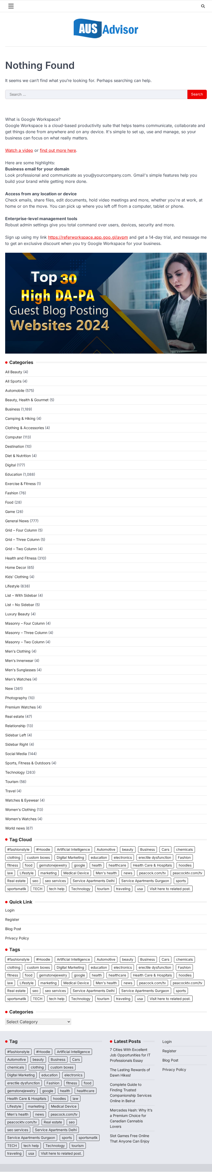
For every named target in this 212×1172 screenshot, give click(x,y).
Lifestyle (12, 586)
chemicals (184, 849)
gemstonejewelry (53, 865)
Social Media (16, 753)
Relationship (15, 725)
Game (10, 511)
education (99, 857)
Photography (16, 698)
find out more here (58, 150)
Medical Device (76, 873)
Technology (15, 772)
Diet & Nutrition (18, 455)
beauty (127, 849)
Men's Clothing (18, 651)
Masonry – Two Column (24, 642)
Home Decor (15, 567)
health (97, 865)
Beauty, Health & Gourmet (27, 400)
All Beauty (13, 372)
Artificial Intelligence (73, 849)
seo (35, 881)
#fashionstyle (18, 849)
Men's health (106, 873)
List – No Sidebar (19, 604)
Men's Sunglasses (20, 670)
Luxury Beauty (17, 614)
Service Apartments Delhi (94, 881)
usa (140, 889)
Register (12, 919)
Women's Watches (20, 819)
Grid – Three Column (22, 539)
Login (9, 910)
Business (12, 409)
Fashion (11, 493)
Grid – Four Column (21, 530)
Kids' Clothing (16, 576)
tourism (103, 889)
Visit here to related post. (170, 889)
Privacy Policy (17, 938)
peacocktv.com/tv (187, 873)
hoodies (185, 865)
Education (13, 474)
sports (181, 881)
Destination (14, 446)
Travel (10, 791)
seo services (55, 881)
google (79, 865)
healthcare (117, 865)
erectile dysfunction (155, 857)
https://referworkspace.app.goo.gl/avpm (88, 237)
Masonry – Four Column (25, 623)
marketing (48, 873)
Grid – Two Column (21, 549)
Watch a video (19, 150)
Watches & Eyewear (22, 800)
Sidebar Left (15, 735)
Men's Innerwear (19, 660)
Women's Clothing (20, 809)
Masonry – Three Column (26, 632)
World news (15, 828)
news (128, 873)
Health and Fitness (20, 558)
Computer (13, 437)
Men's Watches (18, 679)
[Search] (203, 6)
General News (17, 521)
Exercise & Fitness (20, 483)
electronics (123, 857)
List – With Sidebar (21, 595)
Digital (10, 465)
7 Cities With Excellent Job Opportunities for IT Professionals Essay (130, 1055)
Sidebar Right (16, 744)
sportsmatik (16, 889)
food (28, 865)
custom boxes (38, 857)
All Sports (13, 381)
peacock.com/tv (152, 873)
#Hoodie (43, 849)
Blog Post (13, 929)
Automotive (106, 849)
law (10, 873)
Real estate (14, 716)
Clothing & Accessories (24, 427)
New (9, 688)
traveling (123, 889)
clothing (13, 857)
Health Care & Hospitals (152, 865)
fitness (12, 865)
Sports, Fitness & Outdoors (27, 763)
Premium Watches (20, 707)
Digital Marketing (70, 857)
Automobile (14, 390)
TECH (37, 889)
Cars (165, 849)
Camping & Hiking (20, 418)
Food (9, 502)
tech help (56, 889)
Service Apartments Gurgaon (145, 881)
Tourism (11, 781)
